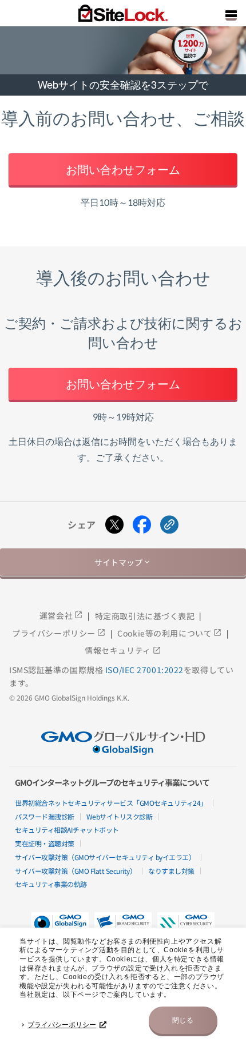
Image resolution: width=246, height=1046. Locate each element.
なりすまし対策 (171, 871)
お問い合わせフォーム (123, 169)
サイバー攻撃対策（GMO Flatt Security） (75, 871)
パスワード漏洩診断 (44, 816)
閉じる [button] (183, 1020)
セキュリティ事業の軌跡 (51, 884)
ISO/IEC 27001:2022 (144, 669)
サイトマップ (123, 562)
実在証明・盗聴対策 (44, 843)
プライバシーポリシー (61, 1025)
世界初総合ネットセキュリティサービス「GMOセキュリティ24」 (111, 803)
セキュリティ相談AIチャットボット (67, 829)
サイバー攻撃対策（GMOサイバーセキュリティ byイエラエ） (105, 857)
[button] (123, 926)
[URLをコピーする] (169, 525)
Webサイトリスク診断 (119, 816)
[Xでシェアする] (114, 525)
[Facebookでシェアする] (142, 525)
